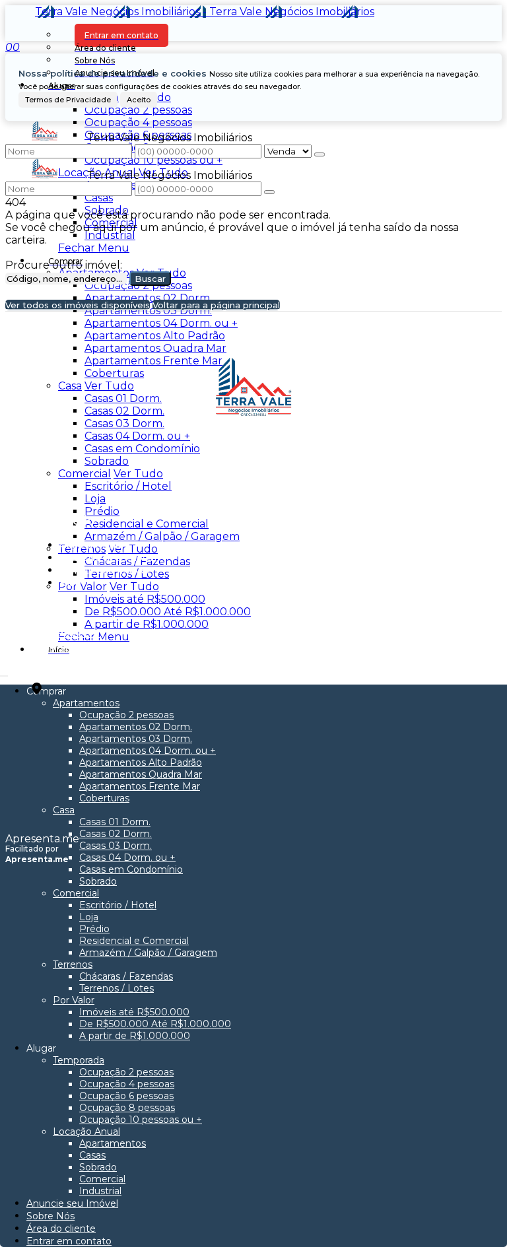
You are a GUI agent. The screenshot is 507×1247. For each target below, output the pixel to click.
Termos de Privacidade (68, 99)
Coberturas (114, 373)
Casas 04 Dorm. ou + (137, 436)
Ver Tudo (109, 386)
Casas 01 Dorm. (123, 398)
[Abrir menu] (4, 672)
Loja (95, 498)
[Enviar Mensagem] (269, 192)
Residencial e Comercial (146, 524)
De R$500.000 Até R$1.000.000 (167, 611)
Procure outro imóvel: (63, 265)
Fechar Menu (93, 248)
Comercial (110, 223)
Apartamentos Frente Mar (153, 360)
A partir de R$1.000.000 (146, 624)
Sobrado (106, 210)
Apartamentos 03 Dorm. (148, 310)
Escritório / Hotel (128, 486)
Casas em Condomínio (142, 448)
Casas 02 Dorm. (124, 411)
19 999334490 (66, 633)
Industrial (109, 235)
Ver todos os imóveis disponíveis (77, 305)
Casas (98, 197)
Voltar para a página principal (216, 305)
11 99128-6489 (66, 648)
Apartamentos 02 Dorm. (148, 298)
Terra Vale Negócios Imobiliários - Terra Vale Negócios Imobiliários (204, 11)
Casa (70, 386)
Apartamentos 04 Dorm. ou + (161, 323)
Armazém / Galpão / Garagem (162, 536)
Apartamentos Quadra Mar (155, 348)
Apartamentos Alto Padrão (154, 335)
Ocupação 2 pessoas (138, 110)
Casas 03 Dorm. (124, 423)
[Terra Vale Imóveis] (254, 466)
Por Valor (82, 586)
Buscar (150, 278)
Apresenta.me (42, 838)
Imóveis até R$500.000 (144, 599)
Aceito (139, 99)
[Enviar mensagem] (319, 154)
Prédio (101, 511)
